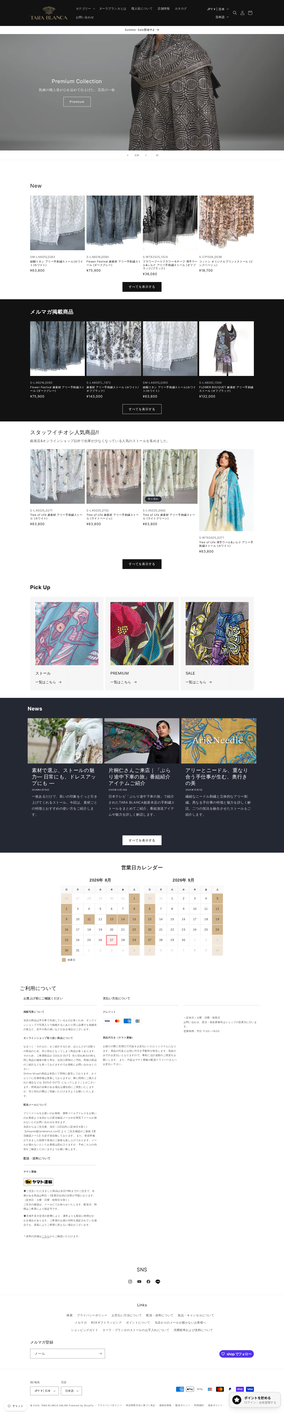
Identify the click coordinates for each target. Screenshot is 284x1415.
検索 (70, 1315)
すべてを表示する (142, 287)
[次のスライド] (146, 155)
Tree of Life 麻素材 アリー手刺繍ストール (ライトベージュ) (112, 516)
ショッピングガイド (84, 1330)
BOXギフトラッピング (106, 1322)
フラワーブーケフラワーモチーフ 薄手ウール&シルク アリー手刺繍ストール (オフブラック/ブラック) (170, 265)
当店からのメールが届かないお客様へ (180, 1322)
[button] (85, 8)
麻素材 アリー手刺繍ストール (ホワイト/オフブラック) (112, 388)
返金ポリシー (215, 1405)
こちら (46, 1236)
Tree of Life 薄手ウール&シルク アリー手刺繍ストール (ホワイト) (226, 544)
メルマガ (81, 1322)
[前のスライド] (127, 155)
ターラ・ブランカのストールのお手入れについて (135, 1330)
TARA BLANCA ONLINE (54, 1405)
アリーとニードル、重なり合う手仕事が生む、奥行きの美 (216, 776)
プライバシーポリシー (92, 1315)
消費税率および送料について (193, 1330)
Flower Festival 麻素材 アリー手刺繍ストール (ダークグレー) (113, 263)
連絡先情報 (165, 1405)
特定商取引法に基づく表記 (140, 1405)
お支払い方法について (127, 1315)
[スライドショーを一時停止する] (156, 155)
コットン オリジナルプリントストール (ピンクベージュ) (226, 263)
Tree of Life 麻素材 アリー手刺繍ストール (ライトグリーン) (169, 516)
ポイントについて (138, 1322)
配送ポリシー (182, 1405)
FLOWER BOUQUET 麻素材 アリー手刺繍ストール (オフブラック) (226, 388)
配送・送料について (159, 1315)
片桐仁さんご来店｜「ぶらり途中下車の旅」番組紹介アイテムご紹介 (140, 776)
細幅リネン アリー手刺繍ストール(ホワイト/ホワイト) (56, 263)
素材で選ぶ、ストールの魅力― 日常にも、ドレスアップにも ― (64, 776)
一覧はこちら (45, 682)
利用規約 (199, 1405)
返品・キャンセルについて (196, 1315)
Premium (77, 102)
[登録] (100, 1353)
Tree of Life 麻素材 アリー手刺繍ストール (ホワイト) (56, 516)
